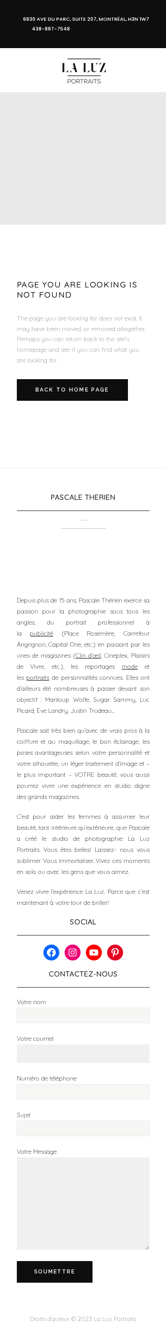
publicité (41, 633)
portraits (37, 678)
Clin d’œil (88, 655)
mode (130, 666)
